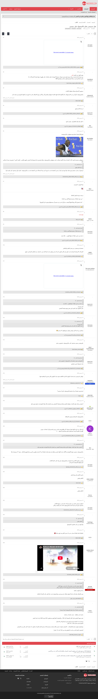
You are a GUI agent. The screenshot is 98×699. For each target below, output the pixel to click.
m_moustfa (29, 687)
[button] (76, 9)
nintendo (74, 28)
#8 (3, 211)
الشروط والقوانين (24, 671)
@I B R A (81, 214)
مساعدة (10, 671)
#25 (4, 500)
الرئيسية (93, 9)
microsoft (79, 28)
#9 (3, 224)
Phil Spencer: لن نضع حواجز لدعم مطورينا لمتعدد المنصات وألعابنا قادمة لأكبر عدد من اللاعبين (69, 651)
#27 (4, 530)
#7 (3, 181)
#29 (4, 579)
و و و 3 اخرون (69, 206)
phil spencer (68, 28)
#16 (4, 373)
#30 (4, 603)
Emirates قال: (79, 300)
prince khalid (9, 657)
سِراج (90, 647)
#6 (3, 131)
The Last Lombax (9, 647)
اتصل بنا (30, 671)
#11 (4, 261)
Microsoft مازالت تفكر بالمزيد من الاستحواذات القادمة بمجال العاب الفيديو (74, 655)
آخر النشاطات (68, 683)
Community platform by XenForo (49, 693)
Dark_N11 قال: (79, 164)
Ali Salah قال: (79, 583)
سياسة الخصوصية (16, 671)
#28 (4, 542)
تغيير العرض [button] (85, 671)
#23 (4, 471)
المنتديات (86, 9)
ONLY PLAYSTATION (87, 652)
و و (74, 83)
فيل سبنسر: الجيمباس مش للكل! (83, 646)
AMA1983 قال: (79, 607)
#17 (4, 387)
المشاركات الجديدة (91, 12)
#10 (4, 245)
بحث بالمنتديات (84, 12)
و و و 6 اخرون (72, 313)
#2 (3, 72)
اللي (72, 75)
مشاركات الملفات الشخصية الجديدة (64, 680)
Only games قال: (78, 358)
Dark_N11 (8, 652)
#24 (4, 487)
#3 (3, 87)
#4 (3, 105)
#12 (4, 296)
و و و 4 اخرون (71, 421)
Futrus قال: (80, 518)
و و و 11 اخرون (72, 408)
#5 (3, 118)
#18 (4, 400)
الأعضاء (71, 9)
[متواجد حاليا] (90, 406)
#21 (4, 440)
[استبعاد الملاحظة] (3, 16)
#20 (4, 426)
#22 (4, 457)
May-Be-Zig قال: (79, 228)
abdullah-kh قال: (78, 444)
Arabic (79, 671)
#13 (4, 317)
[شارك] (6, 37)
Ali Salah (93, 28)
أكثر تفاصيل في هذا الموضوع (68, 16)
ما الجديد (79, 9)
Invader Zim (88, 657)
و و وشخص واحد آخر (69, 67)
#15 (4, 354)
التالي (89, 33)
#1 (3, 37)
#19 (4, 413)
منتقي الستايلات (91, 671)
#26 (4, 514)
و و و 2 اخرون (71, 113)
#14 (4, 339)
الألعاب (80, 647)
